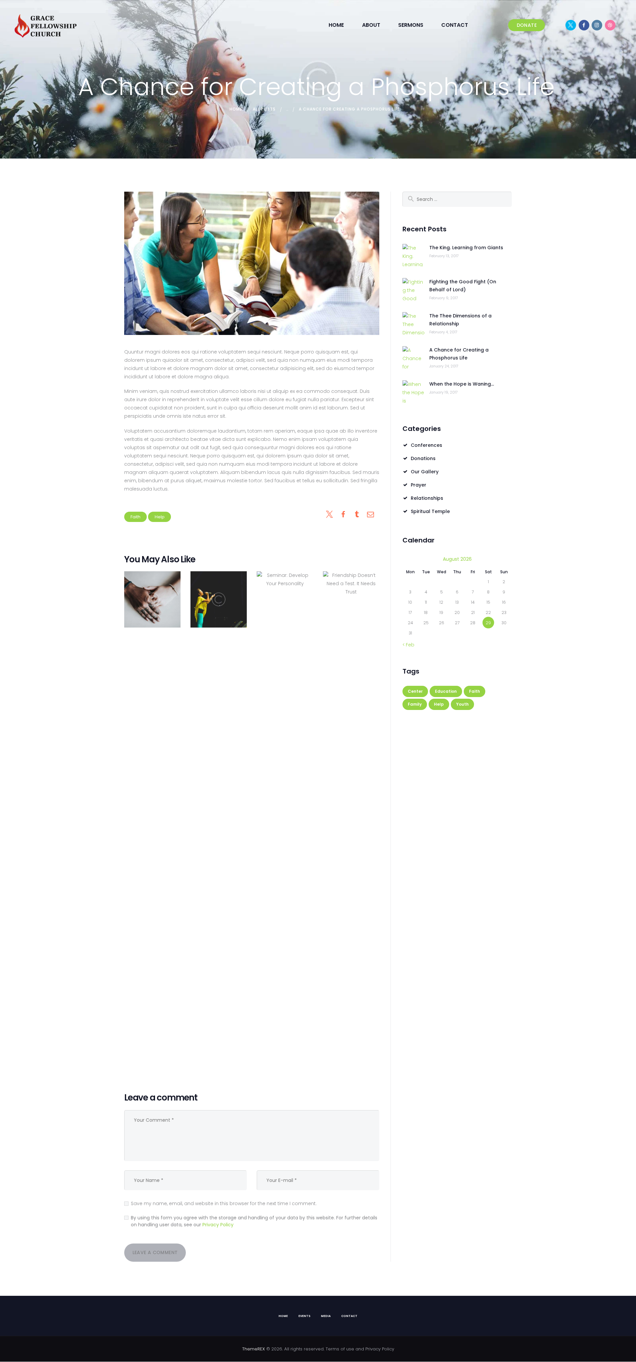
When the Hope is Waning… (461, 384)
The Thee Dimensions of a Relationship (460, 319)
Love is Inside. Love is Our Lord (152, 599)
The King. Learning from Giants (466, 247)
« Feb (408, 644)
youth (462, 704)
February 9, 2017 (443, 298)
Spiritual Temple (430, 511)
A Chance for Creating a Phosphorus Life (459, 354)
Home (236, 109)
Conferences (426, 445)
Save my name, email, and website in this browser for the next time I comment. (224, 1203)
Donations (423, 458)
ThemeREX (253, 1349)
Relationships (427, 498)
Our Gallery (425, 471)
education (446, 691)
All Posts (264, 109)
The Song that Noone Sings (218, 599)
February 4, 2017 (443, 332)
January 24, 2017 (443, 366)
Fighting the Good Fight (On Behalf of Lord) (462, 285)
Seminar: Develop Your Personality (284, 819)
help (160, 517)
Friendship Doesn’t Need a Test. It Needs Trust (351, 819)
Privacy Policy (218, 1224)
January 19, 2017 (443, 392)
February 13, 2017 (444, 255)
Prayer (418, 485)
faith (135, 517)
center (415, 691)
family (415, 704)
